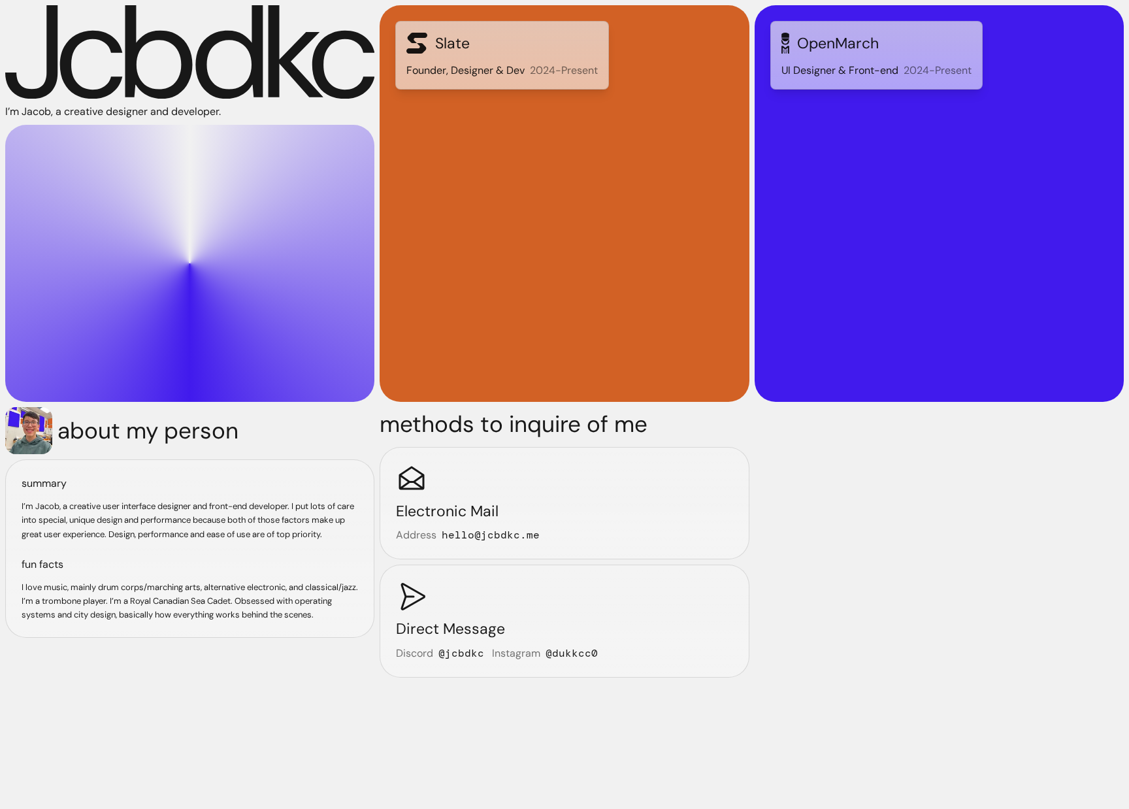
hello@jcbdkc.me (491, 535)
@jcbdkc (461, 653)
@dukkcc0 (572, 653)
